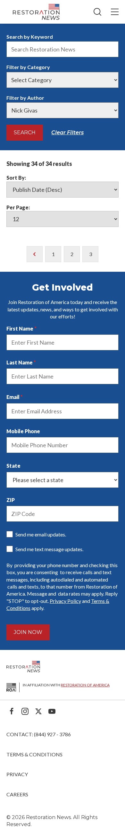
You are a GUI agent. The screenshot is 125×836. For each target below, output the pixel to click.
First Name (19, 328)
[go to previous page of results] (35, 254)
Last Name (19, 362)
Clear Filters (67, 132)
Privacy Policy (65, 601)
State (13, 466)
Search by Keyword (29, 37)
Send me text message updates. (49, 549)
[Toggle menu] (115, 12)
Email (13, 397)
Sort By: (16, 178)
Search (25, 132)
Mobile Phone (23, 431)
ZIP (10, 500)
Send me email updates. (40, 534)
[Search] (97, 12)
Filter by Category (28, 67)
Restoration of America (85, 685)
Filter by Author (25, 98)
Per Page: (18, 207)
